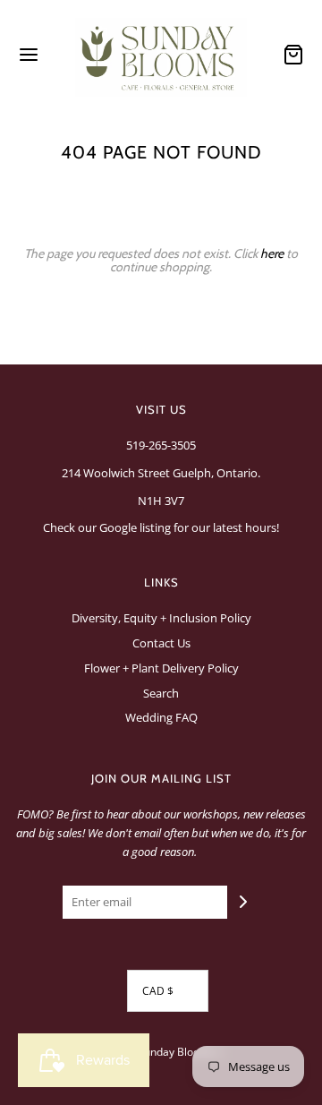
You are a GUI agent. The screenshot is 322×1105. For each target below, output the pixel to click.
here (272, 253)
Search (161, 693)
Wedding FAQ (161, 717)
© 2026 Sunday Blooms (156, 1051)
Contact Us (161, 643)
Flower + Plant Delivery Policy (161, 668)
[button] (167, 991)
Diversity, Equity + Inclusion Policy (161, 618)
